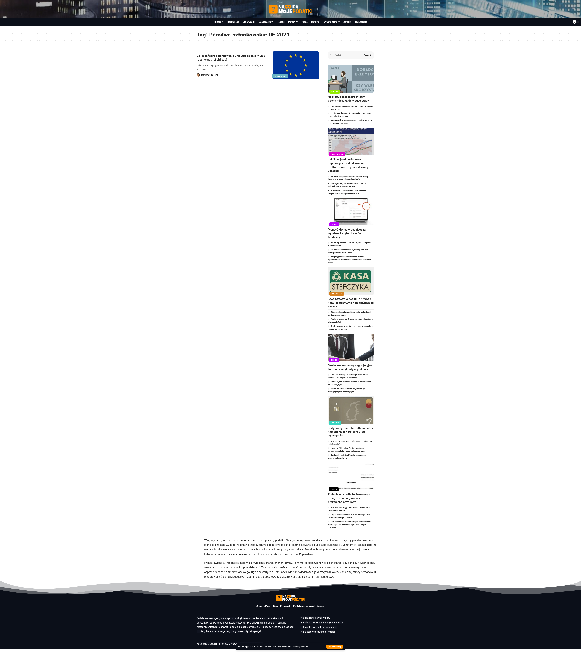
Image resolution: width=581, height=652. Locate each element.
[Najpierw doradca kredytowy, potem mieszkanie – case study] (351, 79)
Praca (334, 489)
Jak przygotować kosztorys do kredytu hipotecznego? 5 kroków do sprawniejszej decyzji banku (349, 260)
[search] (6, 22)
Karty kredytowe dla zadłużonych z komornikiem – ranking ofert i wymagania (350, 431)
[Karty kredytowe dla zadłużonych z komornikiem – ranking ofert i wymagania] (351, 410)
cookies (304, 646)
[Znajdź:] (347, 55)
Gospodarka (337, 154)
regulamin (283, 646)
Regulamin (285, 606)
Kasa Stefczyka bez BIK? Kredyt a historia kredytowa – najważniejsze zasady (351, 302)
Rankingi (335, 423)
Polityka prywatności (304, 606)
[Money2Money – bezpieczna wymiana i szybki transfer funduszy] (351, 211)
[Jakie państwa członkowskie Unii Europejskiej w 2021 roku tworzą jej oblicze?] (296, 65)
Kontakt (321, 606)
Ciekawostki (280, 76)
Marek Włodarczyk (209, 75)
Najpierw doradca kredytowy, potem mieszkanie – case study (348, 98)
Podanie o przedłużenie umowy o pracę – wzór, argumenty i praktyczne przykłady (349, 498)
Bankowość (336, 294)
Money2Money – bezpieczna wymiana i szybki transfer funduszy (347, 233)
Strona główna (263, 606)
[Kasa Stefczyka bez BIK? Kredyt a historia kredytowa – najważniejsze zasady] (351, 281)
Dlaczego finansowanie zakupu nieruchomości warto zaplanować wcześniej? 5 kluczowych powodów (349, 524)
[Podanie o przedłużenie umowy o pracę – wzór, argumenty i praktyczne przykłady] (351, 476)
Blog (275, 606)
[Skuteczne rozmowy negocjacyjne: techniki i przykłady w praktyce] (351, 347)
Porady (334, 92)
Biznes (334, 224)
